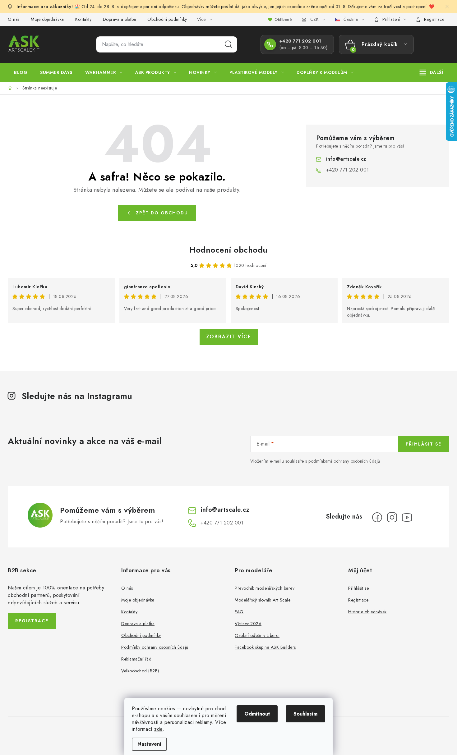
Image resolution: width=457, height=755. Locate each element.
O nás (14, 19)
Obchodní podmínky (167, 19)
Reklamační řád (136, 659)
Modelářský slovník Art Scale (262, 600)
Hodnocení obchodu (228, 250)
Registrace (434, 19)
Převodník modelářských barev (264, 588)
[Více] (431, 72)
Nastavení (149, 744)
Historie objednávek (367, 612)
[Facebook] (377, 517)
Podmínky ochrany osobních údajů (154, 647)
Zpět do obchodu (162, 213)
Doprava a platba (119, 19)
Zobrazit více (228, 336)
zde (158, 729)
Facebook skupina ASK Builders (265, 647)
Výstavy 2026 (248, 623)
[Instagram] (392, 517)
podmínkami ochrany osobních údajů (344, 461)
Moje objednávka (47, 19)
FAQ (239, 612)
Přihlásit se (423, 444)
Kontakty (83, 19)
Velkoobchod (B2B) (140, 671)
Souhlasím (305, 713)
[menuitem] (21, 72)
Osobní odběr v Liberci (257, 635)
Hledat (228, 44)
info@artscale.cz (346, 158)
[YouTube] (407, 517)
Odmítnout (257, 713)
